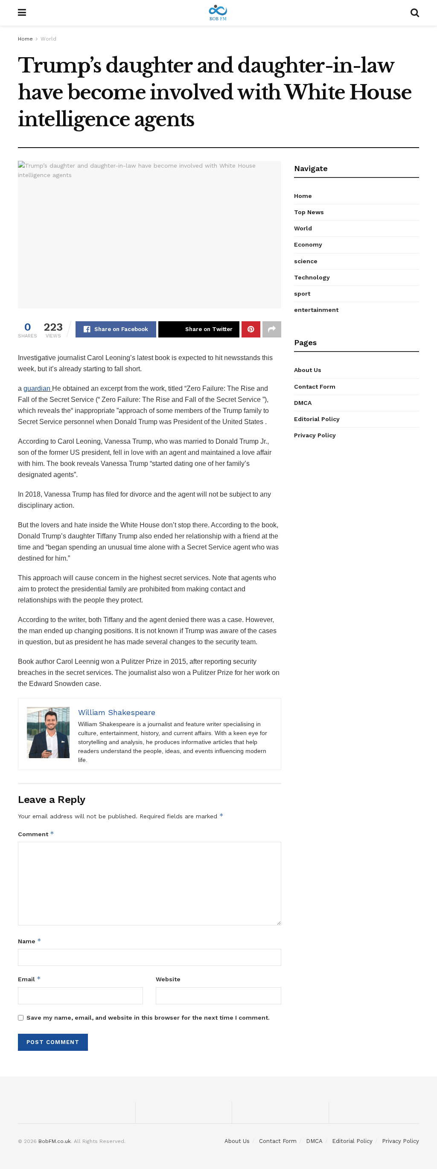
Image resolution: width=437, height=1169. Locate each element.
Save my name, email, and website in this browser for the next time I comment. (148, 1017)
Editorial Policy (317, 419)
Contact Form (314, 386)
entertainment (316, 309)
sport (302, 293)
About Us (307, 369)
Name (29, 941)
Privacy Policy (315, 435)
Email (29, 979)
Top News (309, 212)
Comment (36, 834)
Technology (312, 277)
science (306, 261)
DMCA (303, 402)
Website (168, 979)
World (48, 39)
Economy (308, 244)
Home (25, 39)
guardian (37, 388)
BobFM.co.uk (54, 1141)
